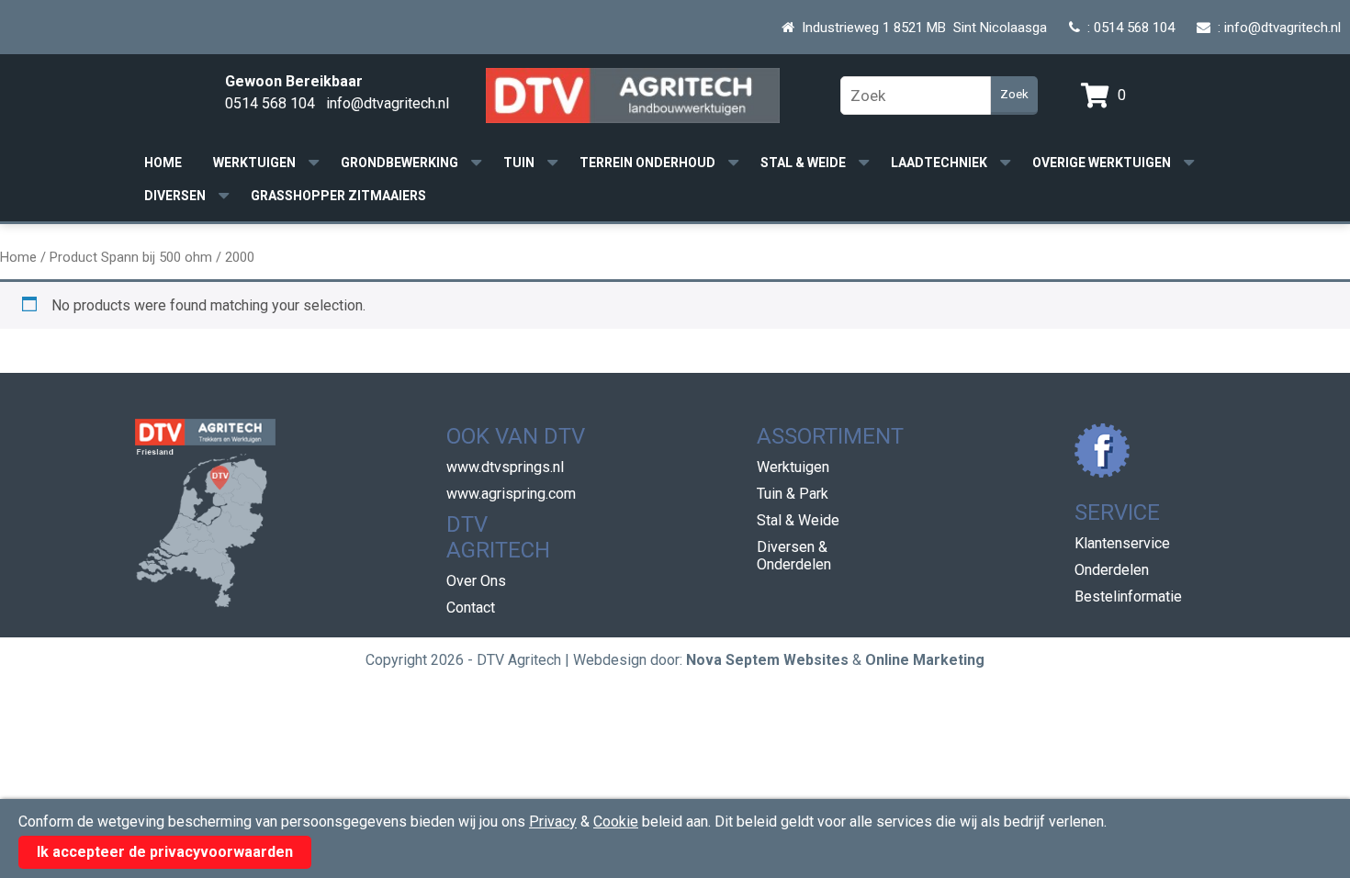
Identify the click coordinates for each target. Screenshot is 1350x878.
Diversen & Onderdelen (794, 555)
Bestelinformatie (1128, 596)
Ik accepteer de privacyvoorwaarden (165, 852)
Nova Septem (733, 660)
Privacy (553, 821)
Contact (470, 607)
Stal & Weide (803, 162)
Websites (816, 660)
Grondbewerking (399, 162)
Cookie (615, 821)
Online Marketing (924, 660)
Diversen (175, 195)
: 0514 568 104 (1127, 27)
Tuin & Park (792, 493)
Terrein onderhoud (647, 162)
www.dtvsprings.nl (505, 467)
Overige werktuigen (1101, 162)
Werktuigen (254, 162)
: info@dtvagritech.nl (1275, 27)
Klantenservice (1122, 543)
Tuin (518, 162)
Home (163, 162)
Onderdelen (1111, 570)
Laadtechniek (939, 162)
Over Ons (476, 581)
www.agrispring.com (511, 493)
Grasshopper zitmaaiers (338, 195)
